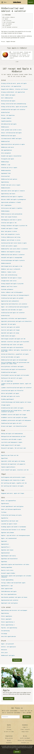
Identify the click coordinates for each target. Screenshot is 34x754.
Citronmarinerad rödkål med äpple (11, 138)
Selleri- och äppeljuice (8, 646)
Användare (25, 725)
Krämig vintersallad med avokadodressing (14, 103)
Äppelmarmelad (5, 553)
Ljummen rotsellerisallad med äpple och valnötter (16, 387)
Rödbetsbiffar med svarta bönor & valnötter (14, 248)
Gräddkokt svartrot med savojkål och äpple (14, 417)
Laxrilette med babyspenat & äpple (11, 442)
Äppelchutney (5, 182)
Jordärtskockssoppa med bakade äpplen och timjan (16, 402)
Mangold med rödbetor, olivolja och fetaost (14, 89)
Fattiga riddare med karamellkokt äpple (13, 582)
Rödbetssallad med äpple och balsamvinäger (14, 360)
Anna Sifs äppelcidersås (8, 636)
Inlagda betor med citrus (8, 280)
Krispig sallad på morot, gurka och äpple (14, 83)
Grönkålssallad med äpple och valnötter (13, 109)
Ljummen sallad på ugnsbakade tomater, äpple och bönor (16, 384)
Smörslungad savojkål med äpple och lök (13, 338)
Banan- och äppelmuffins (8, 500)
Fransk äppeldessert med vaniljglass (12, 506)
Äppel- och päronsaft (7, 644)
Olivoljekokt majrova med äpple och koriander (15, 375)
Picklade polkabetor (7, 289)
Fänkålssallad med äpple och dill (11, 423)
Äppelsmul (4, 541)
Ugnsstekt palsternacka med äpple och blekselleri (16, 321)
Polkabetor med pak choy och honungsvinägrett (15, 295)
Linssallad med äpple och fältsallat (12, 390)
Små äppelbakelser (6, 150)
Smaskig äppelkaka (6, 567)
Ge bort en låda (9, 731)
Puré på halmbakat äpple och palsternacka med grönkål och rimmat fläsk (15, 363)
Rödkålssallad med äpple (8, 135)
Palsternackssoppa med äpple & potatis (13, 260)
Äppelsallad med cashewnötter (10, 301)
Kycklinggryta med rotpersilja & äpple (13, 480)
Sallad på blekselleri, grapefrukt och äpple (14, 354)
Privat (9, 727)
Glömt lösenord (25, 729)
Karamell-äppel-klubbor (8, 573)
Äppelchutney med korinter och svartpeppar (14, 610)
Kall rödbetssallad (7, 98)
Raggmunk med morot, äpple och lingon (12, 493)
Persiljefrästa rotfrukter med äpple (12, 366)
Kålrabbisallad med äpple (8, 124)
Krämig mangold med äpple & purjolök (12, 283)
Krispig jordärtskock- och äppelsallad (13, 92)
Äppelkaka (4, 561)
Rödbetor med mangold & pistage (10, 251)
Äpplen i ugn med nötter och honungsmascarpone (15, 535)
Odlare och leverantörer (25, 740)
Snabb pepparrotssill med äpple (10, 445)
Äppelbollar (4, 518)
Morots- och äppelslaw (8, 115)
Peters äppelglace (6, 616)
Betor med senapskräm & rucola (10, 234)
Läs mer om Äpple (8, 698)
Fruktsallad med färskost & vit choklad (13, 529)
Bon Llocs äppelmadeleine (8, 594)
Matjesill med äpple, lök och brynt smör (13, 448)
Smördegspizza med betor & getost (11, 219)
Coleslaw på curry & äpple (9, 167)
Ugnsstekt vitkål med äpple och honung (13, 461)
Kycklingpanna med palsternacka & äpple (13, 477)
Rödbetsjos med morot (7, 147)
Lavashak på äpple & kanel (9, 524)
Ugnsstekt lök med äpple (8, 324)
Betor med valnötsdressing (9, 275)
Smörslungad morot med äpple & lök (11, 266)
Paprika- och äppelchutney (9, 627)
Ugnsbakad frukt (6, 173)
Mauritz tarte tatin (7, 570)
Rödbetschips (5, 161)
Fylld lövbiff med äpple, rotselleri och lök (14, 470)
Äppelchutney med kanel (8, 193)
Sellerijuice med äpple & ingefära (11, 208)
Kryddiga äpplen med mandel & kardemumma (13, 526)
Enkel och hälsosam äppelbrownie (11, 509)
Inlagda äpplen (5, 405)
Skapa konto (25, 731)
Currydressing (5, 630)
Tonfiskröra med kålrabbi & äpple (11, 439)
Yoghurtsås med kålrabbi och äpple (11, 309)
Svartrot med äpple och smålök (10, 327)
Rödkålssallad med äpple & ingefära (12, 196)
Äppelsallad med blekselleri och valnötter (14, 304)
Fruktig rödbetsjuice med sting (10, 237)
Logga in (25, 727)
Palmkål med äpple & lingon (9, 228)
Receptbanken (17, 660)
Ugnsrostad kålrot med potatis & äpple (13, 144)
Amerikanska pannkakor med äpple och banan (14, 597)
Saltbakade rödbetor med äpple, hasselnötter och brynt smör (16, 351)
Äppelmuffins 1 (5, 547)
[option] (17, 55)
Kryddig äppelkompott (7, 399)
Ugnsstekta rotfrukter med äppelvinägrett (14, 318)
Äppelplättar (5, 544)
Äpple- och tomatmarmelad (8, 538)
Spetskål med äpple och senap (10, 333)
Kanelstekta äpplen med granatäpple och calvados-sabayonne (16, 576)
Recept (9, 740)
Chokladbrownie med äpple (8, 591)
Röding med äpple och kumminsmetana (12, 433)
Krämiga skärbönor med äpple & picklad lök (14, 225)
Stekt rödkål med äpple (8, 95)
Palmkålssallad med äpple (8, 372)
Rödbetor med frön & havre (9, 286)
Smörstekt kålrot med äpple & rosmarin (13, 190)
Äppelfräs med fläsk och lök (9, 455)
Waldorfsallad (5, 112)
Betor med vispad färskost (9, 217)
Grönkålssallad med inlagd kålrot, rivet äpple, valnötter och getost (15, 411)
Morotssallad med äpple (8, 100)
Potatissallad (5, 176)
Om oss (25, 736)
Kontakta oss (25, 742)
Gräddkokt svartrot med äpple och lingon (13, 414)
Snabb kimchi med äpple (8, 336)
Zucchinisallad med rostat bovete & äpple (14, 243)
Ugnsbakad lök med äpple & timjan (11, 277)
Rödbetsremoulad (6, 263)
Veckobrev (9, 742)
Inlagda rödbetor (6, 118)
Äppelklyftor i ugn (7, 585)
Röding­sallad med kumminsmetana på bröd (13, 436)
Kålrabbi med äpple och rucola (10, 396)
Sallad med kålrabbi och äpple (10, 357)
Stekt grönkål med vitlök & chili (11, 130)
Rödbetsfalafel (5, 188)
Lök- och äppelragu (7, 381)
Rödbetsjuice (5, 127)
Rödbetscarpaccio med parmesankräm (11, 214)
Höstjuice (4, 649)
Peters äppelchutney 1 (8, 625)
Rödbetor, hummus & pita (8, 272)
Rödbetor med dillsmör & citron (10, 240)
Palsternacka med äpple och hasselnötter (13, 369)
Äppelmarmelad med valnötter (9, 600)
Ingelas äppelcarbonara (8, 467)
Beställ (31, 2)
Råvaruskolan (9, 738)
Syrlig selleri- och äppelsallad (11, 86)
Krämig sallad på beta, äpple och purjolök (14, 106)
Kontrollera (26, 716)
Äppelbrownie (5, 503)
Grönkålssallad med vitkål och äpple (12, 408)
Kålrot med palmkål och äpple (10, 393)
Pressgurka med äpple (7, 159)
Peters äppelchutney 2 (8, 622)
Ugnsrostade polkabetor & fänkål (11, 202)
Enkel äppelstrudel (7, 588)
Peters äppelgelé (6, 619)
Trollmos (3, 512)
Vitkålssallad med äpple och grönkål (12, 298)
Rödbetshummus (5, 211)
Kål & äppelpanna (6, 205)
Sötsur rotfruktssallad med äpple (11, 132)
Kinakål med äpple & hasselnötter (11, 156)
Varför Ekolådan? (25, 738)
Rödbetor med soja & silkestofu (10, 269)
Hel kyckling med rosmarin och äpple (12, 486)
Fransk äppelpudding (7, 580)
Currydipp (4, 633)
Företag (9, 729)
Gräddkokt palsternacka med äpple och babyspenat (16, 420)
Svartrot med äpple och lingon (10, 330)
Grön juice (4, 652)
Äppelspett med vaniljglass (9, 603)
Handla (9, 725)
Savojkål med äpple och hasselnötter (12, 347)
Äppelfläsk (4, 458)
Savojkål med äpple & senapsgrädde (11, 257)
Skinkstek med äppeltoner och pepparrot (13, 464)
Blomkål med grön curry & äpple (10, 185)
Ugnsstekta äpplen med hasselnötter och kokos (15, 564)
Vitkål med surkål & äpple (9, 246)
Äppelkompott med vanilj (8, 555)
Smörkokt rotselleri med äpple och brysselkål (15, 341)
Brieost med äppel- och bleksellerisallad (14, 426)
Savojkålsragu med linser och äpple (12, 344)
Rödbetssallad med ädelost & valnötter (13, 254)
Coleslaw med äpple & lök (8, 222)
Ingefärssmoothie (6, 121)
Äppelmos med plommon (7, 532)
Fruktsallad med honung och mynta (11, 515)
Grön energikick (6, 153)
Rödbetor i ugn (5, 164)
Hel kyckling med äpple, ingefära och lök (14, 483)
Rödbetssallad (5, 141)
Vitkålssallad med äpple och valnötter (13, 312)
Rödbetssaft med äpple (8, 655)
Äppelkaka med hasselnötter (9, 558)
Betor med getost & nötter (9, 231)
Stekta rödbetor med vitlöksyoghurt (12, 292)
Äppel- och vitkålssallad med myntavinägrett (14, 307)
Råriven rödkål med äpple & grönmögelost (13, 199)
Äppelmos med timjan (7, 550)
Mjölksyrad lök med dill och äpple (11, 378)
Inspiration (8, 736)
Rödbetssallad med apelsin (9, 179)
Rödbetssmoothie (6, 170)
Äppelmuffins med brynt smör (9, 521)
